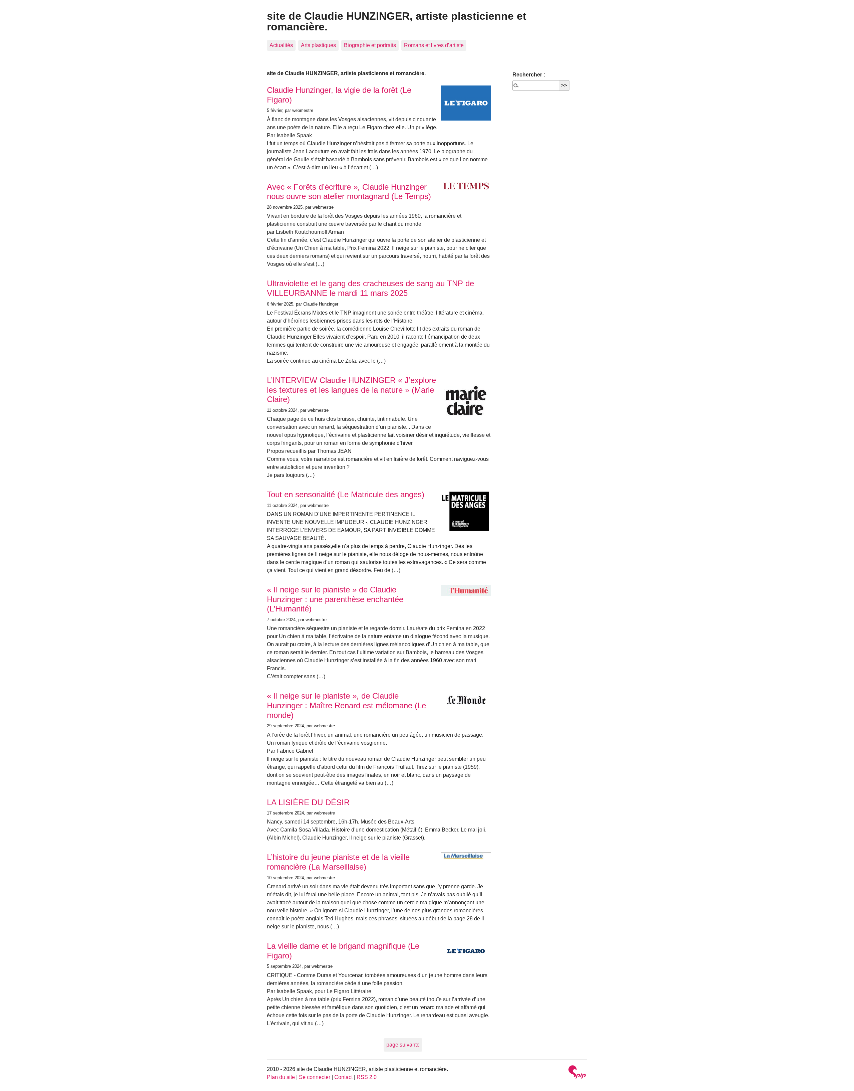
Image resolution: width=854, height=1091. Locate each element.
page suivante (403, 1045)
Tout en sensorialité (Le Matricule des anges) (345, 494)
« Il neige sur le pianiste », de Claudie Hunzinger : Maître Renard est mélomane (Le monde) (346, 705)
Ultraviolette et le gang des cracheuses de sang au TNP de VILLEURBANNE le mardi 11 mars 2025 (370, 288)
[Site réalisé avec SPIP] (577, 1072)
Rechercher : (528, 74)
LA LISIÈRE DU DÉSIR (308, 802)
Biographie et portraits (370, 45)
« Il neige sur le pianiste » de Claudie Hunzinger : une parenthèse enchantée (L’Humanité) (335, 599)
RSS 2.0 (367, 1077)
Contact (343, 1077)
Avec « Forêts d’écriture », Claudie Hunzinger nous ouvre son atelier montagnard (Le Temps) (349, 191)
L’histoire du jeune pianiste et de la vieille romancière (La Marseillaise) (338, 862)
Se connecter (314, 1077)
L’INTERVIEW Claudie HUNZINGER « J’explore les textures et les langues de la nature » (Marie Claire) (351, 390)
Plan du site (281, 1077)
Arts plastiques (318, 45)
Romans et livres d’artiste (434, 45)
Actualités (281, 45)
